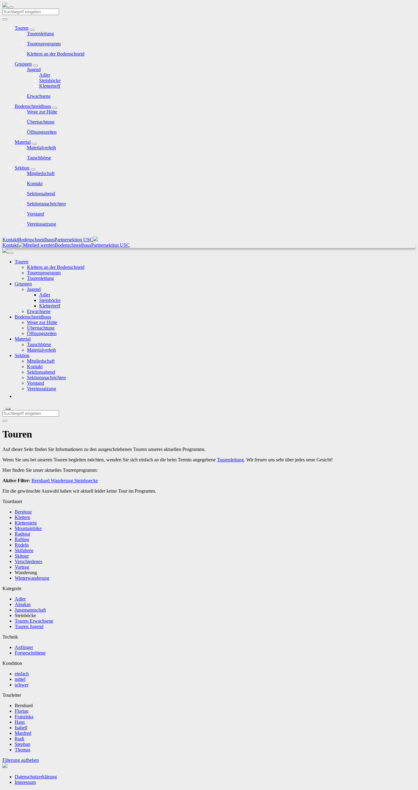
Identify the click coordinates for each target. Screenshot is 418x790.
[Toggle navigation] (11, 7)
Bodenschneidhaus (33, 106)
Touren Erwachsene (34, 621)
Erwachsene (38, 96)
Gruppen (23, 64)
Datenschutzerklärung (36, 776)
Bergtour (23, 511)
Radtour (22, 533)
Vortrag (22, 567)
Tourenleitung (40, 33)
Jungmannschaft (30, 610)
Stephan (22, 744)
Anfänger (24, 647)
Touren (21, 28)
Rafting (22, 539)
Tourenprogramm (44, 43)
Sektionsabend (41, 193)
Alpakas (23, 604)
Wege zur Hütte (42, 111)
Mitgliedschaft (40, 173)
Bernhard (41, 480)
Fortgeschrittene (30, 652)
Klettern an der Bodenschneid (55, 53)
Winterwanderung (32, 578)
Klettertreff (49, 86)
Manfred (23, 733)
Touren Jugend (29, 626)
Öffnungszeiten (42, 132)
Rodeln (22, 545)
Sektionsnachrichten (46, 203)
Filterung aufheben (20, 760)
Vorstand (35, 213)
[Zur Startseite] (5, 5)
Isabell (21, 727)
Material (23, 142)
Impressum (25, 782)
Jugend (34, 69)
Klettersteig (26, 522)
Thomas (22, 749)
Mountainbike (28, 528)
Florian (21, 711)
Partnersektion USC (73, 239)
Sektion (22, 167)
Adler (44, 75)
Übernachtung (40, 121)
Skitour (22, 556)
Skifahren (24, 550)
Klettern (22, 517)
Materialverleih (41, 147)
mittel (20, 679)
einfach (22, 673)
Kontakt (35, 183)
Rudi (19, 738)
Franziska (24, 716)
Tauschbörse (39, 157)
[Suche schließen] (8, 409)
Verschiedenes (28, 561)
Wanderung (61, 480)
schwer (21, 684)
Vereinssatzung (41, 224)
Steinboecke (85, 480)
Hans (20, 722)
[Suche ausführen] (4, 421)
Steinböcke (50, 80)
